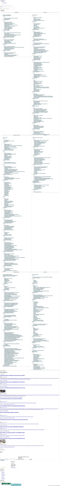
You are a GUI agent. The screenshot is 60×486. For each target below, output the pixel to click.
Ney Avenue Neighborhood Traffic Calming (39, 338)
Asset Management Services (38, 177)
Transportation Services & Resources (39, 47)
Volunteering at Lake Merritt (38, 119)
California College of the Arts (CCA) (9, 355)
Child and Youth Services (35, 36)
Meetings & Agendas (35, 283)
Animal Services (36, 301)
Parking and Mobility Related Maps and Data (10, 245)
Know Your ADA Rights (37, 366)
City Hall (35, 280)
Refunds (35, 332)
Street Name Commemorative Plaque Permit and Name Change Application (14, 257)
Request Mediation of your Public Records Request (41, 112)
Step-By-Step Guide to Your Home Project (10, 52)
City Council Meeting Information (38, 289)
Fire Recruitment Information (8, 172)
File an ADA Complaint (37, 367)
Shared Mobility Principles (8, 234)
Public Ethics (35, 316)
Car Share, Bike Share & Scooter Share (8, 229)
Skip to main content (2, 0)
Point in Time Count (36, 97)
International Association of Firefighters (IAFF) (10, 169)
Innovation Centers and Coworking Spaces (40, 173)
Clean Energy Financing (7, 42)
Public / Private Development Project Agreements (11, 348)
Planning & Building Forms (8, 296)
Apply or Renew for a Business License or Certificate (41, 140)
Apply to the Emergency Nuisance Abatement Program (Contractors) (13, 339)
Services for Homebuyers (35, 71)
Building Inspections (7, 280)
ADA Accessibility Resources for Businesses (39, 368)
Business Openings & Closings (38, 152)
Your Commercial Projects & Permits (8, 341)
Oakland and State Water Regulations (39, 180)
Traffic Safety (5, 207)
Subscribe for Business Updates (38, 149)
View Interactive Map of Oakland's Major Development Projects (13, 349)
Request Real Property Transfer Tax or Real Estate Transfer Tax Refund (14, 47)
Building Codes (6, 279)
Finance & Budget (34, 325)
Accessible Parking (7, 182)
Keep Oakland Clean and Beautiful (9, 204)
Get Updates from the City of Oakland (39, 350)
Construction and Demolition (8, 282)
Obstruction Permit (7, 254)
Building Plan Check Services (8, 278)
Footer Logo (4, 464)
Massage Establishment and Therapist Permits (40, 141)
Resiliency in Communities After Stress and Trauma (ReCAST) (40, 134)
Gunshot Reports (6, 140)
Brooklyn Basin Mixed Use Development (9, 351)
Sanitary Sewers (6, 203)
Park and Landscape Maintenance (38, 81)
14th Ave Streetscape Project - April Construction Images (41, 340)
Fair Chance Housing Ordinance (38, 69)
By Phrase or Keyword (3, 459)
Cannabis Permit (36, 145)
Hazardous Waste (6, 25)
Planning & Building (35, 181)
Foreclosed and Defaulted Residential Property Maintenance (12, 336)
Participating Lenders (37, 75)
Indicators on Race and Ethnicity (38, 132)
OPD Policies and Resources (8, 156)
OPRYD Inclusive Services (37, 104)
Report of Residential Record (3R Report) (10, 315)
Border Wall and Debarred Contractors (39, 186)
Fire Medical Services (7, 173)
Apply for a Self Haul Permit (8, 28)
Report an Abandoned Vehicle (8, 187)
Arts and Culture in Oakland (38, 17)
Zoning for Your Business (37, 143)
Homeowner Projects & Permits (8, 53)
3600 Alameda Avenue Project (8, 361)
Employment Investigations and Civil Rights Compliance (41, 307)
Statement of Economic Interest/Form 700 (39, 324)
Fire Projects (6, 168)
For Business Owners (36, 146)
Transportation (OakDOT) (37, 318)
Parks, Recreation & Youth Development (39, 314)
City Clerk (35, 304)
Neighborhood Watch (7, 148)
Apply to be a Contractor (37, 188)
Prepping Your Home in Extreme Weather (10, 43)
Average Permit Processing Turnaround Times (10, 294)
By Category (16, 459)
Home (1, 370)
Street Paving (6, 199)
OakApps (35, 345)
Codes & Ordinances (35, 292)
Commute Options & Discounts (7, 235)
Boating (35, 88)
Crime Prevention (5, 141)
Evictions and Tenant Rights (37, 65)
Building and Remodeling (6, 50)
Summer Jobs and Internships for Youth (39, 358)
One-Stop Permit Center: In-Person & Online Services (10, 275)
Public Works (35, 317)
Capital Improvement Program (36, 341)
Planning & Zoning (5, 283)
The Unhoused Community (36, 91)
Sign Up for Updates (16, 484)
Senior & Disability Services (36, 44)
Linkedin (10, 483)
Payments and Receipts (37, 153)
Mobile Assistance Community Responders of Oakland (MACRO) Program (14, 171)
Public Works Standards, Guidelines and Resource (11, 264)
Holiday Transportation (7, 239)
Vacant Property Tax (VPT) (38, 161)
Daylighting (6, 194)
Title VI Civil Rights (7, 484)
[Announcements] (23, 457)
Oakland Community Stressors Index (39, 126)
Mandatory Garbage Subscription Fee (9, 26)
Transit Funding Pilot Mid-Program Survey (10, 221)
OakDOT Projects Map (7, 242)
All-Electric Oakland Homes (8, 41)
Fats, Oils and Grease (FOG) (8, 24)
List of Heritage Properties (8, 325)
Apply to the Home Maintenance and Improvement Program (12, 32)
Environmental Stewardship (37, 117)
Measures (35, 282)
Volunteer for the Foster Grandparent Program (40, 51)
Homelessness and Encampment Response (39, 94)
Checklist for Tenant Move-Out (38, 160)
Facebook (2, 483)
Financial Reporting (36, 328)
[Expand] (3, 14)
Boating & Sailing (36, 102)
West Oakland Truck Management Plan (9, 310)
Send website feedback (13, 467)
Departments (34, 299)
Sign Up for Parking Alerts (8, 185)
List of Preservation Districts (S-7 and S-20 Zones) (11, 326)
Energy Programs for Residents (8, 40)
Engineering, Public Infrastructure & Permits (9, 260)
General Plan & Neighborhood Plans (8, 306)
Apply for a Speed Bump (7, 211)
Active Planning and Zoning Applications (9, 287)
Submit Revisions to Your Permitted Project (10, 299)
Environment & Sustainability (7, 316)
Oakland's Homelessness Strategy (38, 95)
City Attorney (35, 303)
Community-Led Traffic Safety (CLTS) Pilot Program (11, 214)
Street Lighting (6, 205)
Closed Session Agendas (37, 290)
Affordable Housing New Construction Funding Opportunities (42, 176)
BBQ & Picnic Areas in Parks (38, 83)
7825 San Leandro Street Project (8, 363)
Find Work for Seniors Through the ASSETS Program (41, 50)
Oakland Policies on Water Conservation (39, 298)
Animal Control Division (37, 23)
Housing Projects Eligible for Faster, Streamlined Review (12, 343)
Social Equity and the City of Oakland (39, 131)
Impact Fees (6, 281)
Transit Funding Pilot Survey (8, 220)
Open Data (3, 477)
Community (45, 12)
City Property (36, 172)
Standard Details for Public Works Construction (10, 263)
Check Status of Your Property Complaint (10, 340)
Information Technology (37, 311)
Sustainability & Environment (38, 35)
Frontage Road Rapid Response (8, 250)
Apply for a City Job (36, 354)
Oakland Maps (3, 478)
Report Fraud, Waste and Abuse (38, 108)
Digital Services (34, 342)
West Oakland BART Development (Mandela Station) (11, 352)
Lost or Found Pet (36, 26)
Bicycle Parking (6, 225)
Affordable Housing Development (38, 32)
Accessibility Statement (37, 344)
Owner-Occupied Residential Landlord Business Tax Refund (42, 157)
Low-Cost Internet (6, 33)
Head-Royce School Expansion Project (9, 356)
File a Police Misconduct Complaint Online (39, 110)
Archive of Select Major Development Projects (10, 362)
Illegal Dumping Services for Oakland (9, 23)
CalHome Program (36, 77)
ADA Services (35, 365)
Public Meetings (36, 285)
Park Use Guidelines (36, 86)
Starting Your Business (37, 150)
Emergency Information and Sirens (9, 177)
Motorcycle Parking (7, 191)
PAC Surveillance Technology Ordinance (39, 296)
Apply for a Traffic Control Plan (8, 255)
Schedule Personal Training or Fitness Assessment (40, 103)
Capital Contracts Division (37, 185)
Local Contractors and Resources (8, 56)
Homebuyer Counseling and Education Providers (40, 76)
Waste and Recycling (6, 19)
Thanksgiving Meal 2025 (37, 58)
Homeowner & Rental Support (7, 15)
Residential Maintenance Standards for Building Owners (12, 337)
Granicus (59, 485)
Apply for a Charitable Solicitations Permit (40, 142)
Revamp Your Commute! (7, 238)
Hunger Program (36, 56)
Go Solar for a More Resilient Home (9, 39)
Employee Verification (36, 355)
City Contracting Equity (37, 187)
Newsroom (35, 313)
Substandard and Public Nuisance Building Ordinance (11, 334)
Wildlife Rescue (36, 28)
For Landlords (36, 66)
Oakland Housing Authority (37, 63)
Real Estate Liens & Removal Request (9, 48)
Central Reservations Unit (37, 89)
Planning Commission (6, 365)
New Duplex (6, 344)
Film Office (35, 171)
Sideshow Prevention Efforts (8, 248)
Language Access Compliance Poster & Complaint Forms (41, 43)
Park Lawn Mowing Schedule (38, 82)
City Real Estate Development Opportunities (40, 179)
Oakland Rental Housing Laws (38, 67)
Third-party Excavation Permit (8, 268)
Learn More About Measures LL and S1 (9, 162)
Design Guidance (6, 288)
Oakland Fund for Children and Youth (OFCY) (40, 39)
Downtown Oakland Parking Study (9, 246)
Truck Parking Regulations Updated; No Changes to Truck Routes (13, 249)
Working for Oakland (35, 351)
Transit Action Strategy (7, 244)
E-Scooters (5, 233)
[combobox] (6, 5)
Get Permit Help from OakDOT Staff (9, 258)
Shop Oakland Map (35, 189)
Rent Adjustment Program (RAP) (38, 64)
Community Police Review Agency (38, 306)
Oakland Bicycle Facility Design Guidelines (10, 259)
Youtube (7, 483)
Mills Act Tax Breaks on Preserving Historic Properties (11, 327)
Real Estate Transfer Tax (7, 49)
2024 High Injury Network (8, 216)
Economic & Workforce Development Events (40, 167)
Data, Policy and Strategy (37, 168)
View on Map (12, 466)
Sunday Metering (6, 195)
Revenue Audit (35, 333)
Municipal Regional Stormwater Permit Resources (11, 298)
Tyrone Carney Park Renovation (38, 339)
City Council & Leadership (35, 277)
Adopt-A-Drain (36, 116)
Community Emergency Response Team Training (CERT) (12, 178)
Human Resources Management (38, 310)
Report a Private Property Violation (9, 36)
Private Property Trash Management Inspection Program (42, 163)
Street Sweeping (6, 198)
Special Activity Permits (37, 19)
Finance (35, 308)
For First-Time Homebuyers (37, 74)
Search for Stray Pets (37, 27)
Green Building (6, 319)
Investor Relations (36, 335)
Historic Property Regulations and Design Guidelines (11, 329)
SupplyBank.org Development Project (9, 359)
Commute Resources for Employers (9, 237)
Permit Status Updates (7, 295)
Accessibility (35, 70)
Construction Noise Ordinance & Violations (10, 338)
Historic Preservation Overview (8, 323)
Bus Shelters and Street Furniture (9, 201)
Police (4, 150)
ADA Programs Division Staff (37, 369)
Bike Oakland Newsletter (7, 228)
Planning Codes (6, 286)
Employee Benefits (36, 357)
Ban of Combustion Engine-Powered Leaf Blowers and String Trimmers (43, 295)
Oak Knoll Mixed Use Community (9, 350)
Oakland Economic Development (37, 164)
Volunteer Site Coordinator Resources (39, 121)
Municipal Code (36, 329)
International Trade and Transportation (39, 169)
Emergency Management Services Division (10, 170)
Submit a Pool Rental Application (38, 85)
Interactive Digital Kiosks (7, 202)
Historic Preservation (6, 320)
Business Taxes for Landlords (38, 162)
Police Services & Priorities (8, 154)
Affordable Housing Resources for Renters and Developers (42, 62)
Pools (34, 84)
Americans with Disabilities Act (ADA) (37, 361)
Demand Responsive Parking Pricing (9, 247)
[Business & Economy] (23, 459)
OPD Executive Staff (7, 158)
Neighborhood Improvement (37, 34)
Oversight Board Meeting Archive (38, 291)
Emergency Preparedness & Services (8, 174)
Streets (4, 196)
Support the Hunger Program (38, 57)
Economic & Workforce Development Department (41, 166)
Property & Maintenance (6, 30)
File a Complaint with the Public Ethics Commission (41, 111)
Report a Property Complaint (8, 333)
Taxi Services (6, 190)
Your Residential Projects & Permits (8, 300)
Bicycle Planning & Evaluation (8, 227)
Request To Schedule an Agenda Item (39, 288)
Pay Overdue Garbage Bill (8, 27)
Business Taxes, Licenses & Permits (37, 137)
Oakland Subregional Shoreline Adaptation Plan (10, 311)
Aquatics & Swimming (37, 101)
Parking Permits (6, 184)
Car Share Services (7, 232)
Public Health (34, 122)
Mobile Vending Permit (37, 144)
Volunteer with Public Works (38, 120)
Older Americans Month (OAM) (38, 52)
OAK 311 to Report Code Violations (9, 332)
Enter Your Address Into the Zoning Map (10, 55)
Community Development (35, 29)
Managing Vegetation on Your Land (9, 34)
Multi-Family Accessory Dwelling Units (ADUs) (10, 304)
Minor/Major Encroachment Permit (9, 253)
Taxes (34, 331)
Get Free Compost (6, 29)
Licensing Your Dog (36, 24)
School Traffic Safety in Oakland (8, 213)
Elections (33, 321)
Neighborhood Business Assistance (38, 151)
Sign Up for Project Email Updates (9, 243)
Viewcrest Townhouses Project (8, 357)
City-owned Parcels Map (37, 170)
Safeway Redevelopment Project (8, 358)
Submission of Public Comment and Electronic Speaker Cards (42, 287)
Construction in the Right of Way (7, 265)
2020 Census (35, 330)
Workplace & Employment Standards (39, 320)
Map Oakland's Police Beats (8, 157)
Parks (34, 80)
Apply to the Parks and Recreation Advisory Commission (41, 87)
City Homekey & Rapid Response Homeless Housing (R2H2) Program (43, 178)
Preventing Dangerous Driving (8, 212)
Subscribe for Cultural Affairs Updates (39, 20)
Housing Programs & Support (36, 59)
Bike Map (4, 271)
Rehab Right (6, 54)
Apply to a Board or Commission (38, 115)
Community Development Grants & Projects (40, 33)
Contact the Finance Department (38, 334)
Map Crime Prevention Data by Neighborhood (10, 147)
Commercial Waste (36, 154)
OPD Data (5, 155)
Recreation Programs (35, 98)
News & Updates (34, 347)
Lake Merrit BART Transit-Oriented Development (11, 353)
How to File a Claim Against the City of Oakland (40, 109)
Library (33, 105)
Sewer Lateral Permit (7, 269)
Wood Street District (7, 364)
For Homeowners (36, 68)
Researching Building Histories (8, 328)
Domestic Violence (36, 125)
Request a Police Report (7, 153)
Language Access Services (35, 40)
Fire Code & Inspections (7, 166)
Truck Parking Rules (7, 189)
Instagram (5, 483)
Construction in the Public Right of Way (9, 256)
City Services (3, 475)
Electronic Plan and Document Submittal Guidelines (11, 297)
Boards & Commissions (35, 274)
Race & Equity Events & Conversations (39, 133)
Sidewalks (5, 200)
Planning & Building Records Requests (8, 312)
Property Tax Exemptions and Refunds (9, 46)
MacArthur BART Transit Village (9, 354)
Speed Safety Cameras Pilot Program (9, 215)
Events (35, 18)
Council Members (36, 281)
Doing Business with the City (37, 182)
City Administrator (36, 302)
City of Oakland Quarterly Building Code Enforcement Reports (13, 335)
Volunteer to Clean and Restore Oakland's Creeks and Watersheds (43, 118)
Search (1, 8)
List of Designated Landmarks (8, 324)
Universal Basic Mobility (6, 217)
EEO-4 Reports (36, 359)
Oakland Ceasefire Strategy (8, 144)
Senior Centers (36, 48)
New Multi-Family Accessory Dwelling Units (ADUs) (11, 303)
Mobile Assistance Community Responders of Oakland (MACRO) (13, 145)
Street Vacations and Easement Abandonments (10, 270)
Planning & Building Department (7, 274)
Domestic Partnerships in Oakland (38, 127)
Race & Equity (36, 319)
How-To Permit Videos (6, 345)
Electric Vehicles (6, 193)
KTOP (34, 286)
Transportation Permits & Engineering (8, 251)
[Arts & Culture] (23, 458)
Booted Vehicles (6, 192)
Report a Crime (5, 137)
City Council (35, 305)
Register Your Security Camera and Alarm (10, 35)
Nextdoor (8, 483)
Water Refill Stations (36, 90)
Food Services (34, 53)
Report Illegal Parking (7, 188)
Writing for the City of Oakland (38, 346)
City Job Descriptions (36, 356)
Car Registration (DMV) (7, 186)
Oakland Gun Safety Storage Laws (9, 149)
